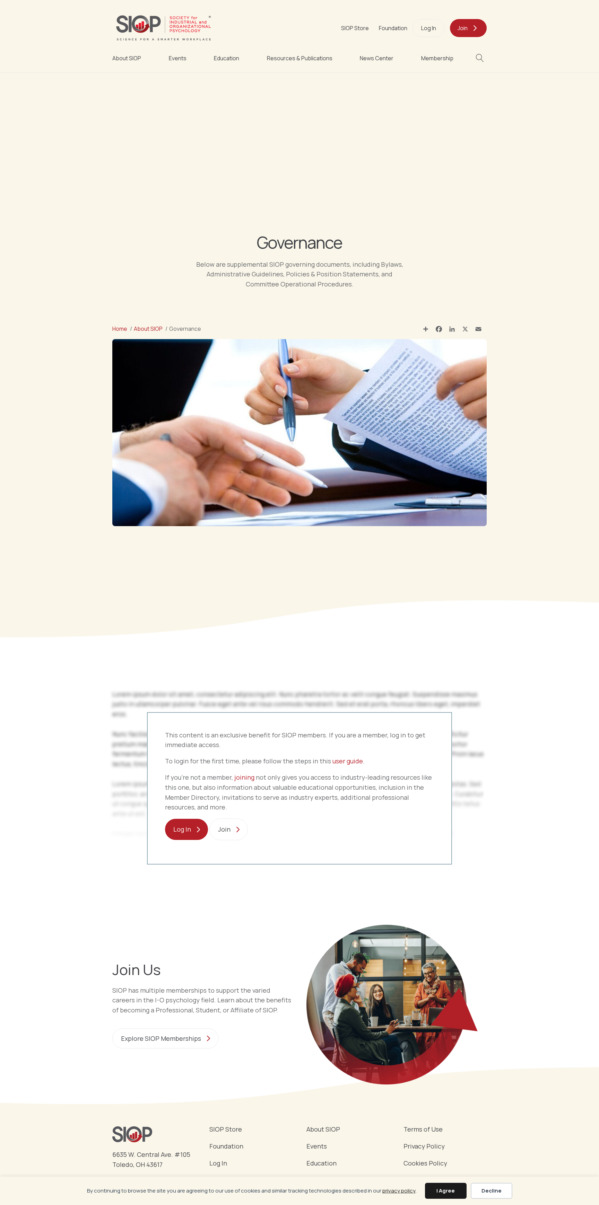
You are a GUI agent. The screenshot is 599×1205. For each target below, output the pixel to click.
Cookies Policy (425, 1163)
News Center (376, 58)
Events (177, 58)
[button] (481, 58)
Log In (428, 28)
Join (463, 28)
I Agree (445, 1190)
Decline (491, 1190)
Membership (437, 58)
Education (226, 58)
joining (244, 777)
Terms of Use (423, 1129)
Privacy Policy (424, 1146)
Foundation (393, 28)
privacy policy (399, 1190)
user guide (347, 761)
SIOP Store (355, 28)
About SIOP (126, 58)
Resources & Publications (299, 58)
